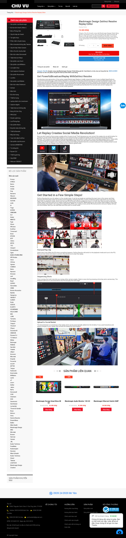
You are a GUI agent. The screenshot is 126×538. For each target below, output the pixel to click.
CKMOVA (13, 333)
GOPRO (12, 283)
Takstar (12, 460)
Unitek (12, 189)
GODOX (12, 304)
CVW (11, 394)
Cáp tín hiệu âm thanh (17, 34)
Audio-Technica (15, 456)
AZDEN (12, 210)
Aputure (12, 271)
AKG (11, 430)
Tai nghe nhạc (14, 37)
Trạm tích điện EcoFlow (17, 138)
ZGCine (12, 262)
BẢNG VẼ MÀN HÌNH (16, 255)
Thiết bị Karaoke (15, 131)
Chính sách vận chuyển (71, 520)
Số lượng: (82, 45)
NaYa (12, 389)
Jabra (12, 387)
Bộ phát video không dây (17, 128)
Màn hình (13, 91)
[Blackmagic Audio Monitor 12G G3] (77, 387)
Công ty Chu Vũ (42, 71)
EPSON (12, 236)
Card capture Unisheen (17, 71)
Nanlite (12, 293)
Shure (12, 224)
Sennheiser (13, 404)
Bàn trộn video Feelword (17, 84)
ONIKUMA (13, 212)
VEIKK (12, 288)
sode (11, 203)
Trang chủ (10, 12)
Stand (12, 458)
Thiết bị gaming (15, 155)
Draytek (12, 359)
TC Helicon (13, 337)
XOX (11, 399)
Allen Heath (14, 425)
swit (11, 276)
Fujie (11, 222)
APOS (12, 243)
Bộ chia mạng (14, 94)
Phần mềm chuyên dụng (17, 41)
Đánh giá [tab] (64, 67)
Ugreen (12, 264)
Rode (12, 302)
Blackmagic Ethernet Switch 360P (106, 401)
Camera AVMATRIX (16, 145)
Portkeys (13, 321)
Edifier (12, 385)
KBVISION (13, 198)
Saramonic (13, 401)
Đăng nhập (108, 1)
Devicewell (13, 392)
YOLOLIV (13, 326)
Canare (12, 439)
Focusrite (13, 361)
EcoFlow (12, 229)
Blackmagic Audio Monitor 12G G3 (77, 401)
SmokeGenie (14, 250)
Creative (13, 467)
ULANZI (12, 300)
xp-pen (12, 363)
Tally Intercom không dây (18, 108)
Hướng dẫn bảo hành (70, 512)
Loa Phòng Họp (15, 121)
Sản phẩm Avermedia (17, 74)
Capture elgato (15, 104)
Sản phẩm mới (88, 508)
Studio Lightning (15, 118)
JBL (11, 441)
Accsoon (13, 354)
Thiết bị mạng (14, 98)
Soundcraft (13, 330)
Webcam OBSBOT (16, 161)
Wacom (12, 196)
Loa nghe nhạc (14, 68)
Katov (12, 269)
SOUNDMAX (14, 309)
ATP (11, 238)
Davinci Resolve (15, 418)
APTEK (12, 366)
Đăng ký (116, 1)
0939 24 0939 (113, 71)
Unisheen (13, 397)
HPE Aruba (13, 257)
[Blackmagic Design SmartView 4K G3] (48, 387)
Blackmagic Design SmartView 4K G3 (48, 402)
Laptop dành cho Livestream (19, 101)
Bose (11, 234)
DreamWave (14, 420)
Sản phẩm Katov (15, 124)
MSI (11, 314)
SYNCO (12, 182)
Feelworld (13, 371)
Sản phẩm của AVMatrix (17, 64)
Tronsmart (13, 231)
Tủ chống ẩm (14, 148)
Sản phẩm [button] (51, 6)
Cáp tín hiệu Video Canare (18, 48)
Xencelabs (13, 286)
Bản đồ (68, 6)
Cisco (12, 260)
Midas (12, 340)
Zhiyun (12, 328)
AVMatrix (13, 375)
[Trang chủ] (20, 3)
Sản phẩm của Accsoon (17, 141)
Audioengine (14, 449)
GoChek (12, 200)
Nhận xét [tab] (56, 67)
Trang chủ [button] (40, 6)
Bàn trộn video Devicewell (18, 54)
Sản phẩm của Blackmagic (18, 24)
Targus (12, 368)
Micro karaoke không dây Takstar (20, 44)
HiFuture (13, 226)
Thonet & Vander (15, 408)
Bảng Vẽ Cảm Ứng (16, 111)
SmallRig (13, 278)
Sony (11, 415)
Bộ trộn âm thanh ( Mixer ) (18, 27)
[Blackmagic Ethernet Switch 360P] (106, 387)
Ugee (12, 252)
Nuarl (12, 281)
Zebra (12, 241)
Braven (12, 434)
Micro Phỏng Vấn (15, 31)
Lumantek (13, 406)
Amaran (12, 274)
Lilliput (12, 352)
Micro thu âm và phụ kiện (18, 51)
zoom (12, 382)
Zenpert (12, 248)
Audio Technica (15, 444)
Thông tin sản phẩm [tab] (43, 67)
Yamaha (13, 319)
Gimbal (12, 88)
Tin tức (60, 6)
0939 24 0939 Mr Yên (65, 493)
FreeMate (13, 446)
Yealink (12, 349)
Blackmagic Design (16, 427)
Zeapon (12, 323)
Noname (13, 193)
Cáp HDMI (13, 158)
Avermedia (13, 373)
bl (10, 205)
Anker (12, 217)
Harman (12, 437)
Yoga (12, 208)
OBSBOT (13, 297)
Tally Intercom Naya (16, 58)
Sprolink (12, 347)
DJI (11, 215)
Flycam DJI (13, 151)
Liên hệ (75, 6)
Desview (13, 451)
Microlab (13, 432)
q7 (11, 380)
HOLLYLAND (14, 312)
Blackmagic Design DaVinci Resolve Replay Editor (98, 22)
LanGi (12, 378)
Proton (12, 179)
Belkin (12, 423)
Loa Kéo (12, 78)
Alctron (12, 413)
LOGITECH (13, 463)
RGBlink (12, 345)
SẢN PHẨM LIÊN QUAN (77, 371)
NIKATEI (12, 219)
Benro (12, 184)
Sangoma (13, 295)
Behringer (13, 342)
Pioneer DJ (13, 335)
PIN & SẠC (13, 114)
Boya (11, 411)
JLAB (12, 316)
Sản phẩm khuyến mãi (90, 512)
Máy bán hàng (14, 135)
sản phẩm (113, 6)
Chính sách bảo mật (70, 516)
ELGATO (12, 307)
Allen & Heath (14, 453)
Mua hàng (108, 46)
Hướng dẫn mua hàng (71, 508)
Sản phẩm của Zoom (16, 61)
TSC (11, 245)
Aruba (12, 186)
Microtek (13, 356)
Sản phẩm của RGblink (17, 81)
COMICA (13, 267)
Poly (11, 191)
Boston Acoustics (15, 290)
